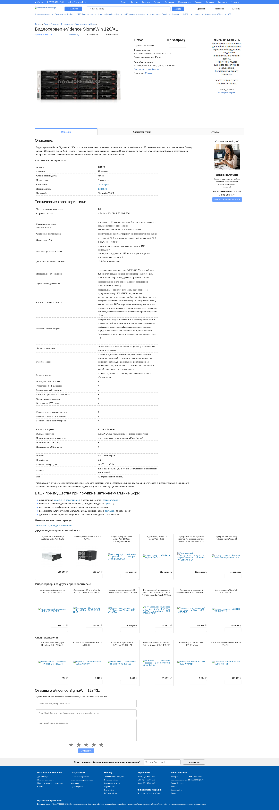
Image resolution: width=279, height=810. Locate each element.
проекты (109, 503)
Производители (184, 2)
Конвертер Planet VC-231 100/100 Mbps (191, 643)
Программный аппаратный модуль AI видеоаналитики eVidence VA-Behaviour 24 (191, 538)
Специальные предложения (82, 780)
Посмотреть (103, 184)
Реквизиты (222, 2)
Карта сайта (109, 790)
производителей (111, 500)
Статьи (40, 786)
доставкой (110, 511)
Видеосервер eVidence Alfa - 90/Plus (87, 537)
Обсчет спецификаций (80, 776)
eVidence (102, 189)
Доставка (134, 2)
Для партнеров (43, 776)
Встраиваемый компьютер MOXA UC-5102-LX (52, 591)
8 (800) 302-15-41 (55, 2)
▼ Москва (39, 2)
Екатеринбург (177, 790)
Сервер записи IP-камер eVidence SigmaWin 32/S (225, 537)
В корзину (179, 45)
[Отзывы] (42, 572)
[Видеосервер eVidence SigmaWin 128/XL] (78, 81)
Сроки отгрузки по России (146, 69)
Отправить (86, 750)
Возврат (157, 2)
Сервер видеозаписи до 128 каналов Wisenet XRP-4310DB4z (122, 591)
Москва (148, 73)
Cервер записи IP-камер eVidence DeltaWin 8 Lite (52, 537)
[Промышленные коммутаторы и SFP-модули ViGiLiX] (139, 19)
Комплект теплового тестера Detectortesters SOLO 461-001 (156, 643)
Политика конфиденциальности (50, 783)
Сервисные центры (112, 783)
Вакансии (210, 2)
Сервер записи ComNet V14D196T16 (226, 591)
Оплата (123, 2)
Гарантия (146, 2)
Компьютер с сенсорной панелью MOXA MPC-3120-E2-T (191, 591)
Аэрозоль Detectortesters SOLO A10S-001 (87, 643)
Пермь (173, 793)
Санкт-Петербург (178, 783)
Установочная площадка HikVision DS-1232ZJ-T (52, 643)
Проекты (198, 2)
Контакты (235, 2)
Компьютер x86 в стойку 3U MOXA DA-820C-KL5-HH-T (87, 591)
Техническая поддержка (114, 776)
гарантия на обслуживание (66, 500)
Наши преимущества (45, 780)
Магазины (75, 783)
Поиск (178, 8)
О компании (169, 2)
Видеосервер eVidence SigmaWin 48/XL (156, 537)
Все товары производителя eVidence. (54, 525)
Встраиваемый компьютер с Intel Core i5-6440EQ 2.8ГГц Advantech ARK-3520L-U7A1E (156, 592)
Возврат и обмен (111, 780)
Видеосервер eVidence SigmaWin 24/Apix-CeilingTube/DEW (121, 538)
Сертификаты (109, 786)
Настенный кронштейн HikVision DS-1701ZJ (122, 643)
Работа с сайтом (110, 793)
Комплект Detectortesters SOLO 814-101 (226, 643)
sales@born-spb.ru (77, 2)
